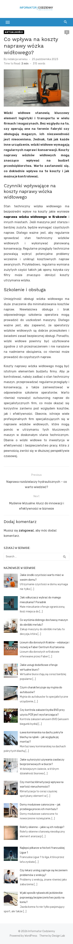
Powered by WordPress (23, 935)
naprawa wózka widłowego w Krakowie (35, 217)
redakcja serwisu (17, 59)
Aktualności (14, 32)
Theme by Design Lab (52, 935)
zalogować (26, 530)
